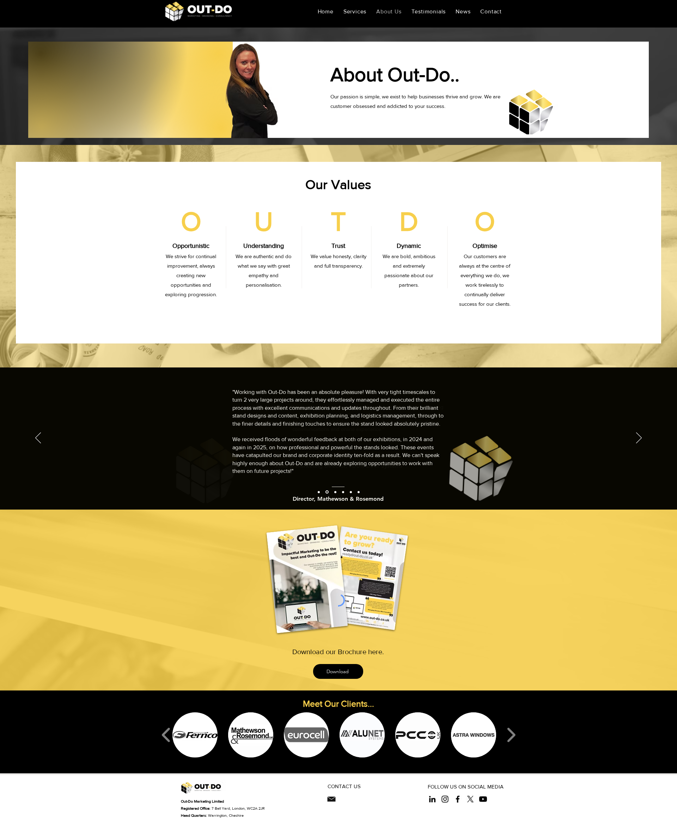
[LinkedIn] (432, 799)
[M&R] (327, 492)
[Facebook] (457, 799)
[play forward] (511, 735)
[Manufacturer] (359, 492)
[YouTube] (483, 799)
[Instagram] (445, 799)
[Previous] (38, 438)
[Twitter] (470, 799)
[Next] (639, 438)
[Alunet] (335, 492)
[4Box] (351, 492)
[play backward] (166, 735)
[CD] (343, 492)
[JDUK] (319, 492)
